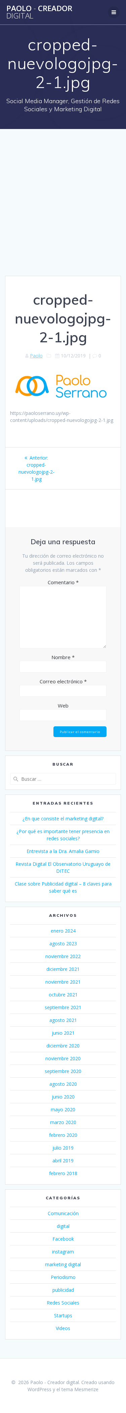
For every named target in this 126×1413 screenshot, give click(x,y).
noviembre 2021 (63, 982)
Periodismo (63, 1277)
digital (63, 1226)
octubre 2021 (63, 994)
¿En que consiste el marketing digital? (63, 818)
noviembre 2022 (63, 956)
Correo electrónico (63, 681)
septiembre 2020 (63, 1071)
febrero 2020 (63, 1135)
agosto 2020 (63, 1084)
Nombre (63, 657)
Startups (63, 1315)
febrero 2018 (63, 1173)
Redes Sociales (63, 1302)
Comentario (63, 582)
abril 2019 (63, 1160)
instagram (63, 1251)
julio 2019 (63, 1148)
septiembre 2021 (63, 1007)
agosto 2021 (63, 1020)
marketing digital (63, 1264)
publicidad (63, 1290)
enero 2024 (63, 931)
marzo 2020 (63, 1122)
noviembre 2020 (63, 1058)
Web (63, 705)
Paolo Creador (39, 12)
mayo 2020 (63, 1109)
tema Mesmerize (79, 1389)
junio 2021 (63, 1033)
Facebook (63, 1239)
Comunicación (63, 1213)
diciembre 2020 (63, 1045)
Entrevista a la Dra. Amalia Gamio (63, 851)
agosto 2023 (63, 943)
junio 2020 (63, 1097)
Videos (63, 1328)
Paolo (36, 355)
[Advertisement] (63, 209)
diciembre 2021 (63, 969)
